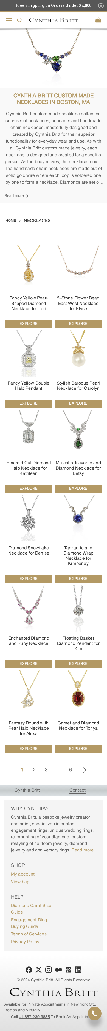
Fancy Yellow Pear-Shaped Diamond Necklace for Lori (29, 303)
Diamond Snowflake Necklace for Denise (28, 550)
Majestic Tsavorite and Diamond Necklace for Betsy (78, 468)
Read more (83, 850)
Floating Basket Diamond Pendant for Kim (78, 644)
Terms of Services (29, 934)
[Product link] (28, 286)
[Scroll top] (100, 1024)
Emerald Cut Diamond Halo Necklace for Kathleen (28, 468)
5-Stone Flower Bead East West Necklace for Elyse (78, 303)
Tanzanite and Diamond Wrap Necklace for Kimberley (78, 556)
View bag (20, 882)
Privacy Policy (25, 942)
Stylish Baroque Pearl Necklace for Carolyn (78, 386)
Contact (77, 790)
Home (10, 221)
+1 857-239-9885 (34, 1017)
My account (23, 874)
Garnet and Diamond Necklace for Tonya (78, 725)
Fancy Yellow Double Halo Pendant (28, 386)
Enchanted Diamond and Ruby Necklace (28, 641)
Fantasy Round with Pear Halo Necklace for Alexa (29, 728)
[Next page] (85, 770)
